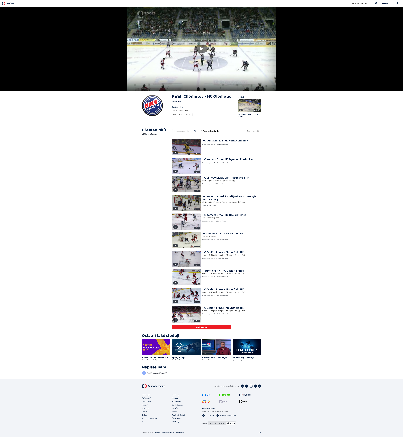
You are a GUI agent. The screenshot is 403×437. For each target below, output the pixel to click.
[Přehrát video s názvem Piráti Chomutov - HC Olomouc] (201, 49)
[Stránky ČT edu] (243, 402)
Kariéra (174, 412)
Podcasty (145, 408)
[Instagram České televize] (242, 386)
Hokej (180, 114)
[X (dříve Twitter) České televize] (255, 386)
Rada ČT (175, 408)
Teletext (145, 405)
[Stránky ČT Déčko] (206, 402)
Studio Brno (176, 401)
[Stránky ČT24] (206, 395)
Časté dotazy (176, 418)
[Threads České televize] (259, 386)
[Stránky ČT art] (223, 402)
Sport (174, 114)
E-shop (144, 415)
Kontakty (175, 422)
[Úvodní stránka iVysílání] (10, 3)
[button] (201, 49)
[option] (212, 423)
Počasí (144, 412)
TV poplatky (146, 401)
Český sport (188, 114)
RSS (260, 433)
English (157, 433)
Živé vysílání (146, 398)
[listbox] (222, 423)
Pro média (175, 395)
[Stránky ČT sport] (224, 395)
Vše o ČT (145, 422)
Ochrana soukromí (168, 433)
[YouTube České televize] (251, 386)
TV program (146, 395)
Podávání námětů (178, 415)
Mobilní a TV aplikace (149, 418)
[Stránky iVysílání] (245, 395)
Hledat (376, 3)
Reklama (175, 398)
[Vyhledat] (195, 131)
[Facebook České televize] (247, 386)
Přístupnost (180, 433)
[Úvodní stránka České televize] (153, 386)
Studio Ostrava (177, 405)
